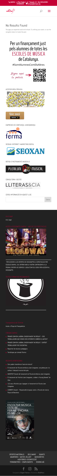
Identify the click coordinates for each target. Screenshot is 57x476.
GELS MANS (32, 454)
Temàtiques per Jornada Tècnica (17, 352)
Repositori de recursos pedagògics (18, 349)
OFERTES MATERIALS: (16, 454)
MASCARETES (39, 457)
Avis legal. (9, 220)
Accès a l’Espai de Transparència (15, 326)
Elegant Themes (25, 473)
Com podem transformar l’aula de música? (20, 364)
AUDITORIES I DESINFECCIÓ (27, 459)
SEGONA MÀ (40, 462)
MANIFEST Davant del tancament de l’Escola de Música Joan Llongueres (29, 374)
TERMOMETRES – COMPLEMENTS (21, 462)
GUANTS (42, 454)
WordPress (41, 473)
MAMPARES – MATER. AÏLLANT (20, 457)
